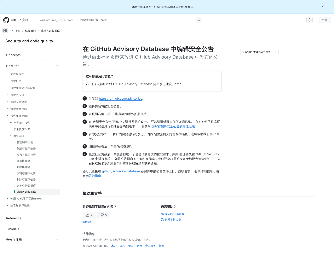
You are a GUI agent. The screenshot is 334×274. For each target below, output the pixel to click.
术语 (114, 245)
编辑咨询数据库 (50, 30)
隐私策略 (87, 221)
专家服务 (150, 245)
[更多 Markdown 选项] (275, 52)
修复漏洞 (30, 30)
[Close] (323, 6)
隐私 (122, 245)
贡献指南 (95, 176)
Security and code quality (29, 41)
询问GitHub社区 (174, 214)
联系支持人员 (173, 219)
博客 (161, 245)
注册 (325, 19)
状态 (131, 245)
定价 (139, 245)
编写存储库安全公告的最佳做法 (173, 126)
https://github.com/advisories (120, 98)
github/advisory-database (121, 171)
